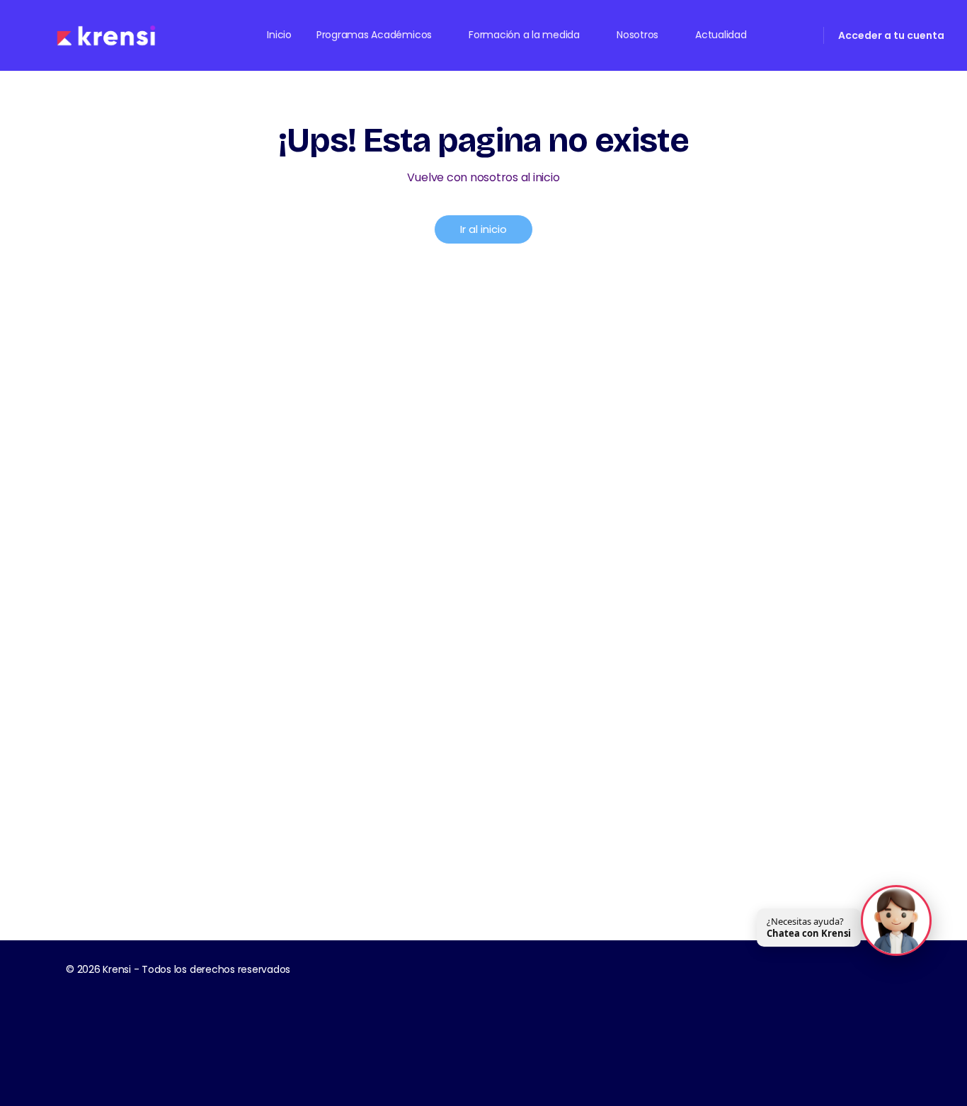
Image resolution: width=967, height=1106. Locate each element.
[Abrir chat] (896, 921)
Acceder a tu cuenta (891, 35)
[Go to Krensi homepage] (106, 34)
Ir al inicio (483, 229)
